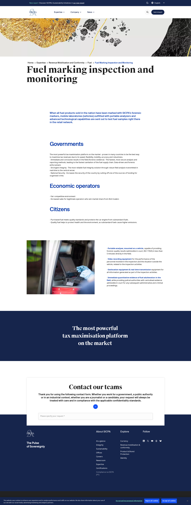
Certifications (101, 468)
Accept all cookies (169, 501)
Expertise (58, 12)
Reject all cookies (151, 501)
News (89, 12)
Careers (99, 456)
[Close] (187, 500)
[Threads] (157, 441)
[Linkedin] (145, 441)
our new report (78, 3)
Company (75, 12)
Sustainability (101, 449)
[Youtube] (153, 441)
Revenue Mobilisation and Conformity (66, 62)
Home (30, 62)
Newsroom (100, 460)
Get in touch (158, 12)
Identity (123, 458)
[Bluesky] (161, 441)
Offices (99, 452)
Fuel (90, 62)
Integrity (99, 445)
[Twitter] (149, 441)
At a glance (100, 441)
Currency (124, 441)
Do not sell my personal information (129, 501)
